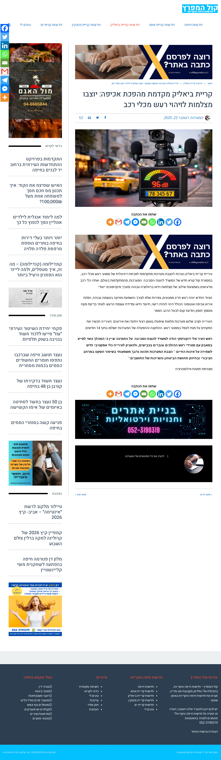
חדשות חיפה (146, 686)
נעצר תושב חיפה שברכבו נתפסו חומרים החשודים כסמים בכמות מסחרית (38, 360)
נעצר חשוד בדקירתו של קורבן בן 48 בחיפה (39, 384)
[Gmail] (118, 222)
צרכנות (94, 700)
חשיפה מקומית (89, 686)
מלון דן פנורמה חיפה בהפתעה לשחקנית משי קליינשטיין (39, 564)
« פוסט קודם (206, 494)
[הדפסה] (89, 118)
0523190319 (37, 752)
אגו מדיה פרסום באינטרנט (189, 752)
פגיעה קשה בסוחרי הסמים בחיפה (36, 425)
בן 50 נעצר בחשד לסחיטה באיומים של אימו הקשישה (36, 405)
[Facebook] (177, 222)
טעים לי (149, 709)
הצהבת (57, 493)
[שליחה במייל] (81, 118)
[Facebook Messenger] (135, 222)
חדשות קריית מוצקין (141, 700)
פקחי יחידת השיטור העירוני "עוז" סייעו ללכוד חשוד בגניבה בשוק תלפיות (35, 334)
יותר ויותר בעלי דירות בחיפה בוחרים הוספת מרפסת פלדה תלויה (41, 243)
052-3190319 (208, 722)
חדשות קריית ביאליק (141, 695)
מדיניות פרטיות (10, 752)
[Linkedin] (160, 222)
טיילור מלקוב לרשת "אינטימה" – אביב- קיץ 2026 (40, 512)
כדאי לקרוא (53, 146)
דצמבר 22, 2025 (176, 118)
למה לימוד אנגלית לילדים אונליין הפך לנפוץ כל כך (37, 220)
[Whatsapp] (152, 222)
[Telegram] (127, 222)
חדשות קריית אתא (142, 691)
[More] (110, 222)
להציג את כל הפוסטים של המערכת (144, 456)
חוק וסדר (55, 315)
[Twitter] (169, 222)
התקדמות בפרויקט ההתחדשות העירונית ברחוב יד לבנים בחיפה (36, 164)
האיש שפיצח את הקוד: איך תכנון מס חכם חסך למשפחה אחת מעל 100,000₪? (35, 193)
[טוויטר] (97, 118)
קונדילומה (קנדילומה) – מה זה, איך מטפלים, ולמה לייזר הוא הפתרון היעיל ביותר (35, 269)
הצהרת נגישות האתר (204, 731)
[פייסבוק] (105, 118)
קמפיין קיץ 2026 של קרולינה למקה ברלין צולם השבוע (38, 538)
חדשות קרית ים (144, 704)
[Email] (144, 222)
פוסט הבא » (80, 494)
